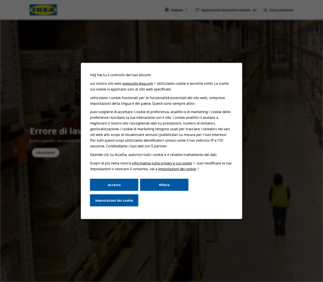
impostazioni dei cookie (177, 168)
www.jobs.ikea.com (137, 83)
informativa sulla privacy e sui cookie (162, 163)
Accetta (114, 185)
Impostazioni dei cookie (114, 200)
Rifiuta (164, 185)
